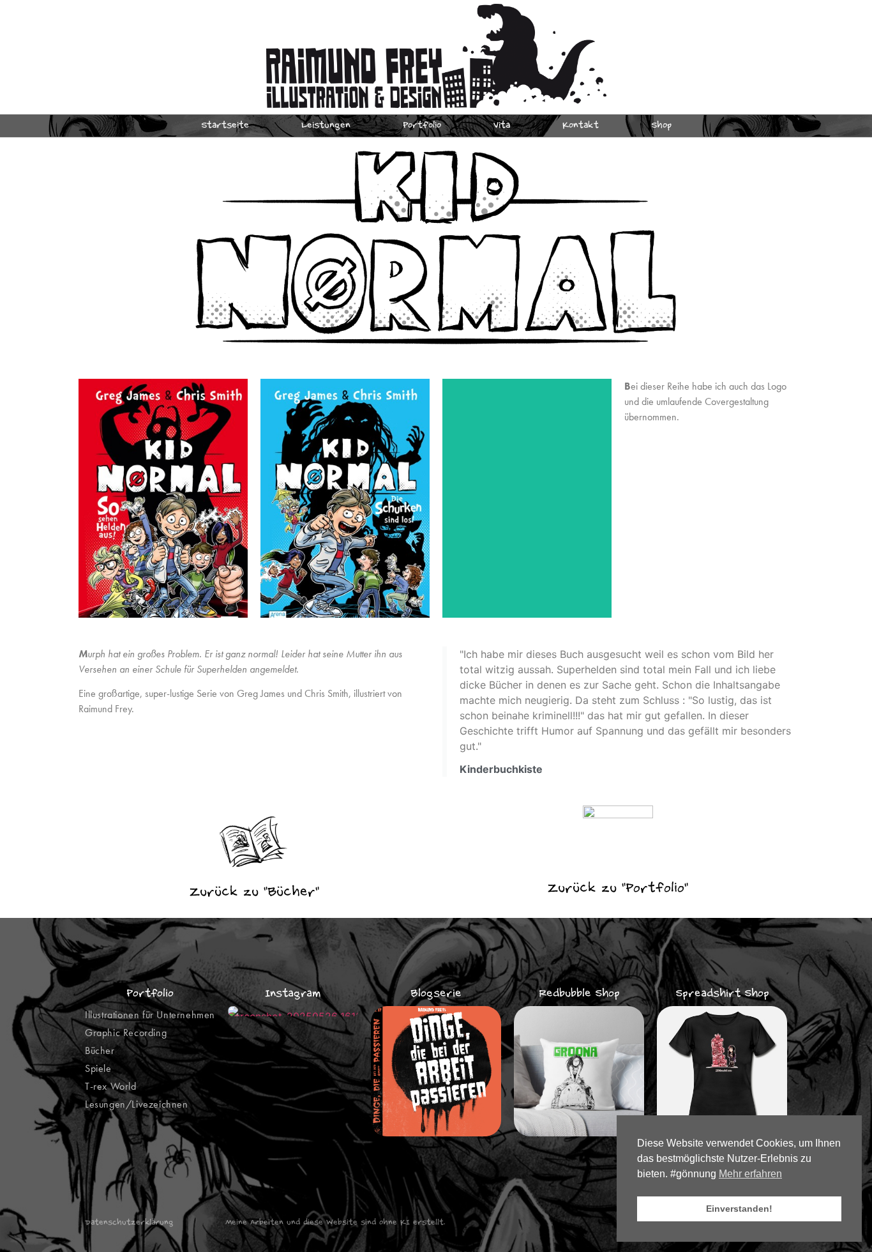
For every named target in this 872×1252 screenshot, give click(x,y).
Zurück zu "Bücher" (254, 892)
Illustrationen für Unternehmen (150, 1014)
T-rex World (111, 1086)
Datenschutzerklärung (129, 1223)
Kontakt (580, 126)
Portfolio (422, 126)
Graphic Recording (126, 1032)
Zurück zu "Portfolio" (618, 888)
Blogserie (436, 994)
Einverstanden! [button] (739, 1208)
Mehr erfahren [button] (750, 1173)
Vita (501, 126)
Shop (661, 126)
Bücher (100, 1050)
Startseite (225, 126)
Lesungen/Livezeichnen (136, 1104)
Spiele (98, 1068)
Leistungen (325, 126)
